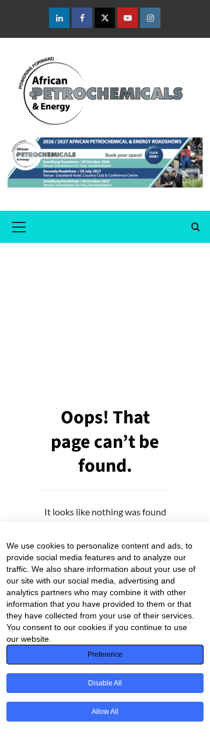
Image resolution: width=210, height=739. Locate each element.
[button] (19, 225)
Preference (105, 654)
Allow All (105, 712)
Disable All (105, 683)
